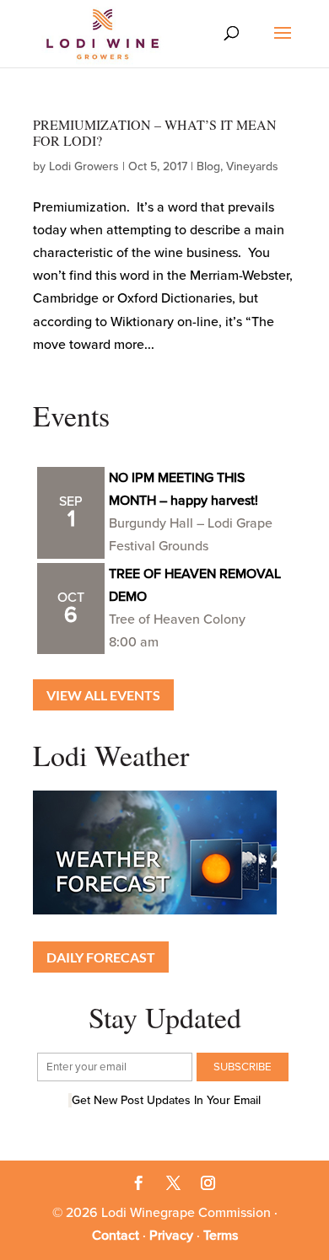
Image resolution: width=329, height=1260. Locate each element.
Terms (220, 1235)
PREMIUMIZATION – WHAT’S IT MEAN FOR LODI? (155, 132)
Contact (115, 1235)
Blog (208, 166)
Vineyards (252, 166)
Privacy (171, 1235)
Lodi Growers (84, 166)
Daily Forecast (100, 957)
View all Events (103, 695)
